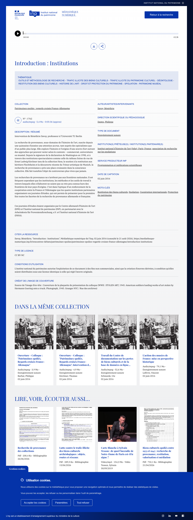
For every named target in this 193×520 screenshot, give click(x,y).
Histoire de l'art (69, 83)
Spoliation (131, 83)
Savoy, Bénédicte (106, 108)
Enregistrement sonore (109, 135)
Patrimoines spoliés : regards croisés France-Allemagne (42, 108)
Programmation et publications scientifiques (120, 165)
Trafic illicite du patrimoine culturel (132, 80)
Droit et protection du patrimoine (102, 83)
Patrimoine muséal (150, 83)
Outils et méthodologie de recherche (42, 80)
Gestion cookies (17, 468)
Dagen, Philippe (105, 121)
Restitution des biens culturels (38, 83)
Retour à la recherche (161, 15)
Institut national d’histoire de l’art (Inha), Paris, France (124, 148)
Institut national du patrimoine (162, 3)
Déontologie (165, 80)
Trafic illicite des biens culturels (87, 80)
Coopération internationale (153, 192)
